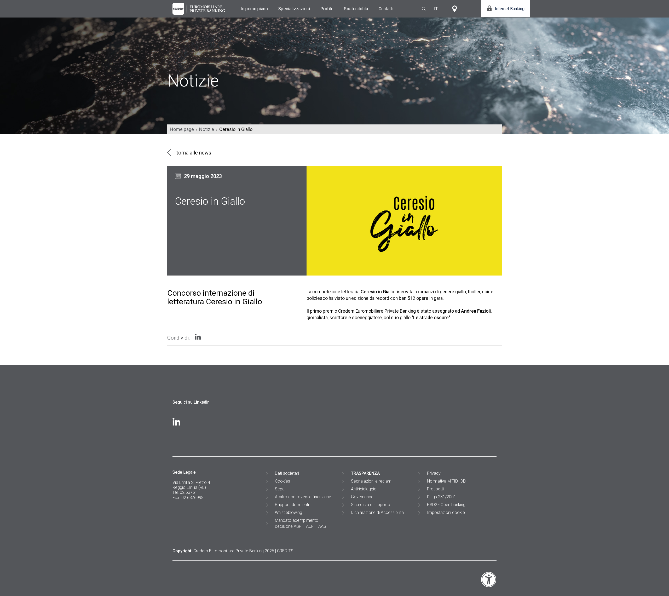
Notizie (206, 129)
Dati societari (287, 473)
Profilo (326, 8)
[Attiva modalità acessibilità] (489, 585)
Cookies (282, 481)
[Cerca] (421, 9)
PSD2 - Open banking (446, 504)
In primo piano (254, 8)
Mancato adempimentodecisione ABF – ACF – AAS (300, 523)
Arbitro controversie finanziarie (303, 496)
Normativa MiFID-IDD (446, 481)
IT (436, 8)
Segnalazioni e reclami (371, 481)
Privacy (434, 473)
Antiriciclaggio (364, 488)
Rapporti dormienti (292, 504)
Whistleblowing (288, 512)
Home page (182, 129)
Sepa (280, 488)
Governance (362, 496)
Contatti (386, 8)
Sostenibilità (356, 8)
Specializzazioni (294, 8)
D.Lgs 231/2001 (441, 496)
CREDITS (285, 550)
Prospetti (435, 488)
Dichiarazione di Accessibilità (377, 512)
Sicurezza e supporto (370, 504)
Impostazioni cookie (446, 512)
